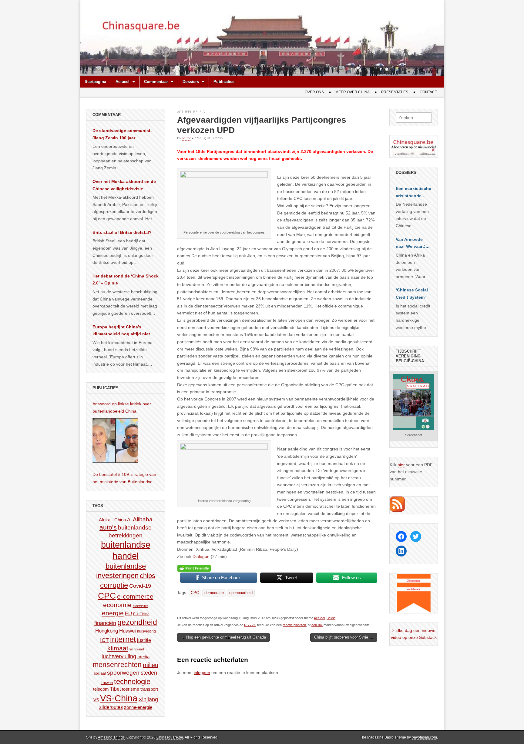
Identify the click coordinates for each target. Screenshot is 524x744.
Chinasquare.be (169, 737)
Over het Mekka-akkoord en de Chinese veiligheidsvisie (124, 185)
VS (96, 699)
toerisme (130, 689)
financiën (105, 623)
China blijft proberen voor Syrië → (343, 637)
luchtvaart (136, 649)
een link (317, 625)
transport (149, 689)
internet (123, 639)
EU (128, 613)
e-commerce (135, 596)
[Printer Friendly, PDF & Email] (194, 568)
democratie (214, 593)
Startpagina (95, 81)
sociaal (100, 673)
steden (149, 673)
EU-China (141, 614)
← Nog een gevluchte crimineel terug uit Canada (223, 637)
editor (186, 138)
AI (129, 519)
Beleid (199, 112)
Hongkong (106, 631)
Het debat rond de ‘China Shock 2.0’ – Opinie (125, 280)
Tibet (115, 689)
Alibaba (143, 519)
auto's (108, 527)
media (143, 656)
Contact (428, 92)
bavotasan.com (424, 737)
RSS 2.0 (250, 625)
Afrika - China (112, 519)
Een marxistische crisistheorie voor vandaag (413, 192)
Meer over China (352, 92)
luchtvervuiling (119, 656)
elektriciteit (140, 606)
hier (401, 464)
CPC (195, 593)
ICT (104, 640)
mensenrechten (117, 665)
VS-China (118, 698)
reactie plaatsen (294, 625)
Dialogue (201, 556)
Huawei (127, 631)
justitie (144, 640)
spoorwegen (123, 672)
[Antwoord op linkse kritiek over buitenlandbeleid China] (115, 440)
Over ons (314, 92)
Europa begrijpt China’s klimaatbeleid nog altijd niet (121, 330)
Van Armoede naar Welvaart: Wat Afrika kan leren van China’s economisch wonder (410, 243)
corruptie (114, 585)
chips (147, 576)
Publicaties (223, 81)
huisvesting (146, 631)
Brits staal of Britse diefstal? (122, 232)
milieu (150, 665)
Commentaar (156, 81)
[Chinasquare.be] (262, 38)
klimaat (117, 648)
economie (117, 604)
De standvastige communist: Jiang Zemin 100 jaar (122, 134)
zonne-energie (138, 707)
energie (113, 612)
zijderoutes (111, 707)
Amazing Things (111, 737)
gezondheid (137, 622)
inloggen (202, 672)
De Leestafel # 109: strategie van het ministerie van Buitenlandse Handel (124, 478)
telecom (101, 689)
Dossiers (191, 81)
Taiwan (107, 682)
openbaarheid (241, 593)
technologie (132, 681)
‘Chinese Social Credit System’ (412, 293)
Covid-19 (140, 586)
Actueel (122, 81)
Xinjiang (148, 699)
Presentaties (394, 92)
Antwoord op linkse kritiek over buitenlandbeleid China (121, 407)
